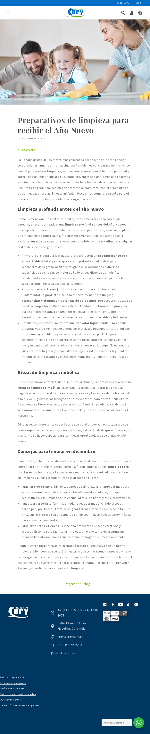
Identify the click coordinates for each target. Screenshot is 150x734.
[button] (8, 12)
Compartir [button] (28, 150)
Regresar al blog (77, 584)
